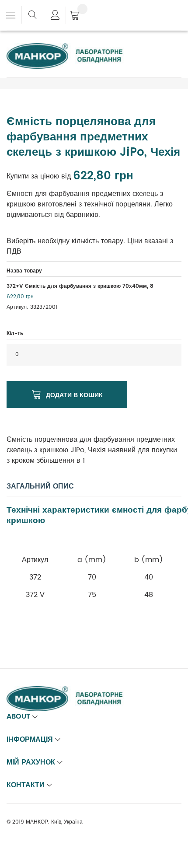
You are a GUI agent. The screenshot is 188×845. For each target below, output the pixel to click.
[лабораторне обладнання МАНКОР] (72, 48)
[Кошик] (79, 16)
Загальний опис (40, 486)
